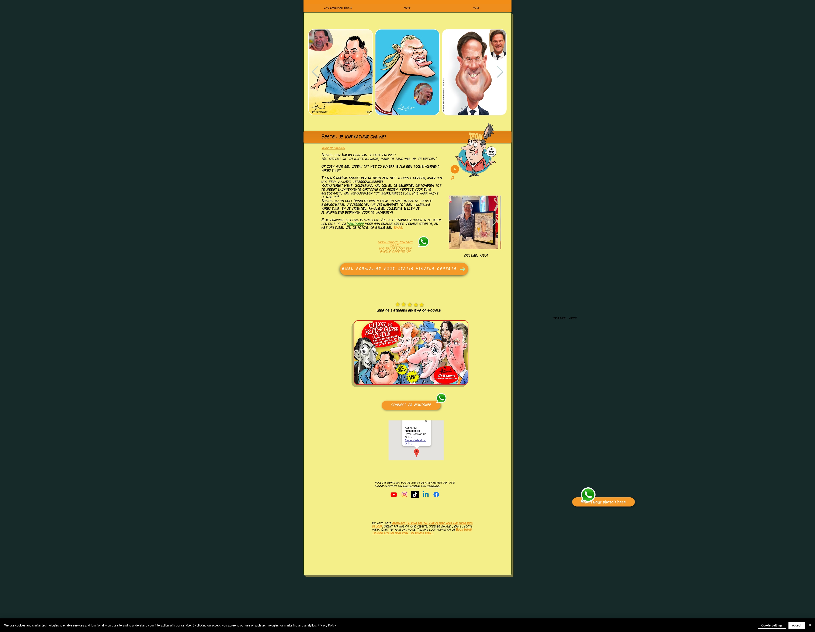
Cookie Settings (771, 625)
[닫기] (809, 625)
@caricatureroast (435, 482)
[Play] (455, 169)
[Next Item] (500, 72)
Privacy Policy (327, 625)
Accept (796, 625)
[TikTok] (415, 494)
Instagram (411, 486)
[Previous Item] (315, 72)
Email (398, 228)
